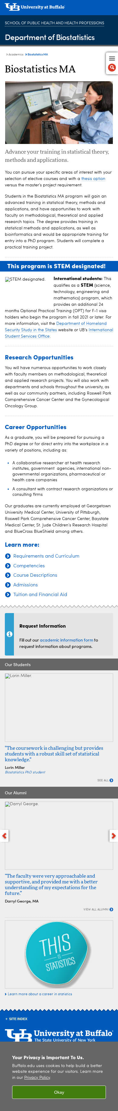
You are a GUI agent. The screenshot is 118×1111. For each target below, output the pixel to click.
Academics (15, 54)
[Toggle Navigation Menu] (112, 63)
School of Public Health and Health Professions (54, 23)
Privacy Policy (37, 1078)
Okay (59, 1092)
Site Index (18, 1019)
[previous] (4, 836)
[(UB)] (59, 9)
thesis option (93, 179)
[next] (114, 836)
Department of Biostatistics (50, 37)
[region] (59, 1076)
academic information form (66, 640)
